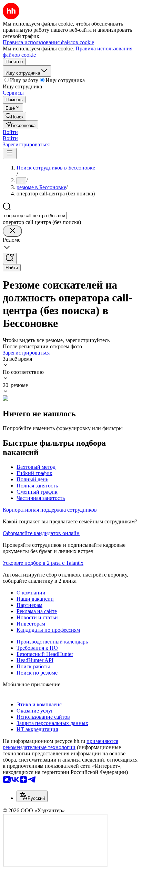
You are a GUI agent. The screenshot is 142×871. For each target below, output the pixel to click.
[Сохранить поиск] (10, 258)
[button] (10, 132)
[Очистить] (12, 231)
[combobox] (35, 215)
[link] (14, 116)
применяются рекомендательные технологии (60, 744)
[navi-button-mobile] (10, 153)
